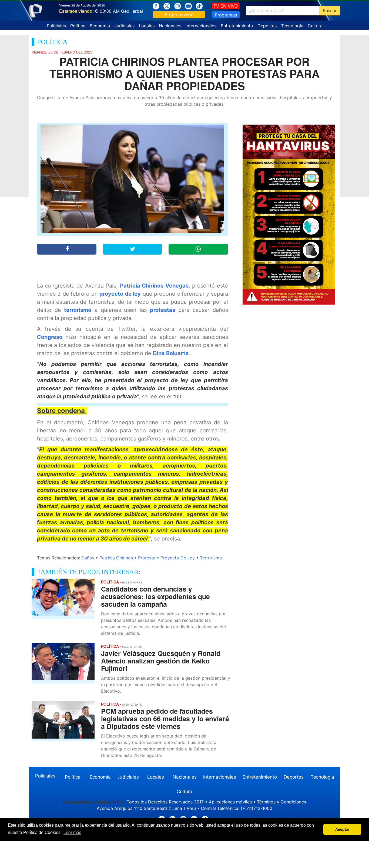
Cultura (315, 25)
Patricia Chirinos (116, 557)
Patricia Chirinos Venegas (154, 285)
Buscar (330, 10)
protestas (162, 310)
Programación (179, 14)
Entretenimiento (237, 25)
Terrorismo (211, 557)
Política (77, 25)
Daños (87, 557)
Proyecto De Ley (177, 557)
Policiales (56, 25)
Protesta (146, 557)
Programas (226, 15)
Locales (147, 25)
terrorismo (77, 310)
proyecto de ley (120, 294)
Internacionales (201, 25)
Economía (100, 25)
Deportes (267, 25)
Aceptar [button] (342, 829)
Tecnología (292, 25)
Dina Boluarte (171, 353)
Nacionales (170, 25)
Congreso (49, 337)
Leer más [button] (72, 832)
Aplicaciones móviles (230, 802)
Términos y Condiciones (281, 802)
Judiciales (124, 25)
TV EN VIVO (225, 6)
